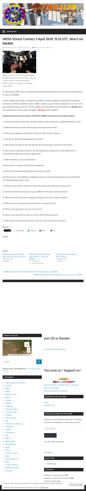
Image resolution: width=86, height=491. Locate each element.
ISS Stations (10, 432)
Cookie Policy (44, 487)
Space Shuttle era (11, 459)
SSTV (7, 462)
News (7, 447)
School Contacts (45, 47)
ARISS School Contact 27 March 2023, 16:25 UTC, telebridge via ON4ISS (31, 272)
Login (46, 402)
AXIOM (8, 400)
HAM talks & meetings (13, 424)
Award (7, 397)
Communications (11, 409)
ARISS (36, 47)
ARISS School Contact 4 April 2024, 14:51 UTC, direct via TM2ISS (58, 275)
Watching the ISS (11, 468)
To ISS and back (11, 465)
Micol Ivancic (25, 47)
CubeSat (8, 415)
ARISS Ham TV (10, 394)
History (8, 430)
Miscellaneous (10, 444)
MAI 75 (8, 438)
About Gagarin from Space (15, 383)
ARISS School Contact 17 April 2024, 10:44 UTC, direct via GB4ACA (39, 256)
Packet (7, 450)
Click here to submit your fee (55, 349)
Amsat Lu (8, 386)
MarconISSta (10, 441)
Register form (49, 405)
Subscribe (50, 435)
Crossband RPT (11, 412)
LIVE (7, 435)
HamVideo (9, 427)
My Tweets (48, 452)
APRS (7, 389)
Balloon (8, 403)
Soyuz (7, 456)
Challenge (9, 406)
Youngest (8, 471)
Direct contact (10, 418)
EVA (6, 421)
